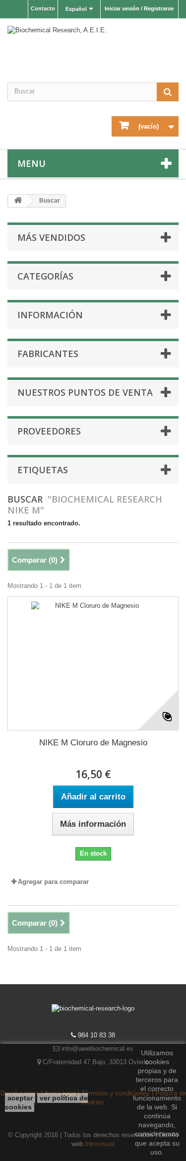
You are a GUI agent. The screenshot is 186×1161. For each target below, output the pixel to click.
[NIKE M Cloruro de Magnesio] (93, 663)
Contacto (43, 8)
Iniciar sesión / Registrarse (139, 8)
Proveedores (49, 431)
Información (50, 315)
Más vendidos (51, 237)
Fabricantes (47, 354)
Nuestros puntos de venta (85, 392)
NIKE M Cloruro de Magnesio (93, 742)
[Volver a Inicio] (17, 201)
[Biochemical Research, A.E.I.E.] (93, 46)
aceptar (20, 1098)
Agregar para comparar (53, 881)
